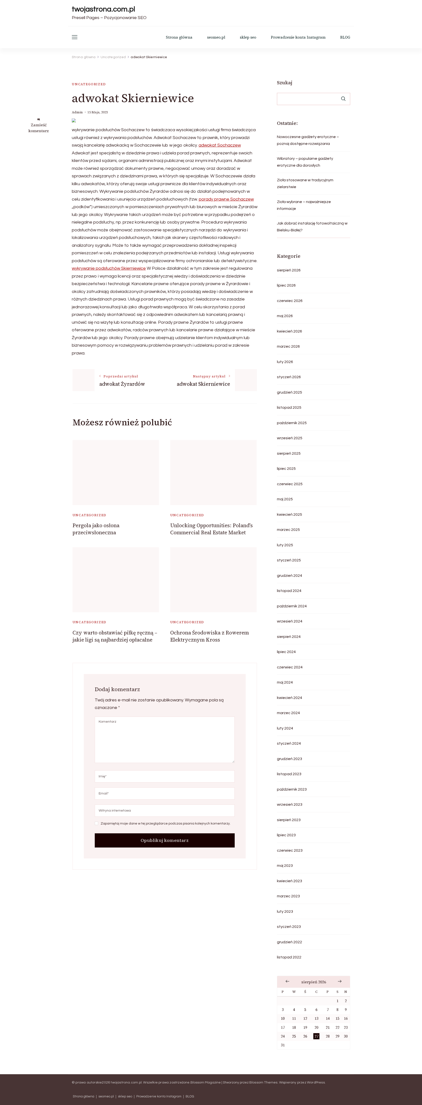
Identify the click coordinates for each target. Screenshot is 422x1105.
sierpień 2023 (289, 820)
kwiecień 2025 (289, 514)
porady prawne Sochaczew (226, 199)
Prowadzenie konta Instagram (298, 37)
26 (305, 1036)
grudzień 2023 (289, 759)
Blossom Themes (263, 1082)
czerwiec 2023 (290, 850)
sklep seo (248, 37)
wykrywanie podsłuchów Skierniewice (109, 268)
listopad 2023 (289, 774)
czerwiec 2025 (290, 484)
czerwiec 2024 (290, 667)
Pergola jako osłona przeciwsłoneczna (96, 529)
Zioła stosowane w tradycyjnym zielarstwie (305, 183)
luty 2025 (285, 545)
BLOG (345, 37)
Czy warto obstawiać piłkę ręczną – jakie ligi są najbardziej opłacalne (115, 636)
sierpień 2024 (289, 637)
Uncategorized (89, 84)
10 (283, 1018)
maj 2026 (285, 316)
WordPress (316, 1082)
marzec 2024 (288, 713)
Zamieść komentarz (38, 128)
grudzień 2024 (289, 576)
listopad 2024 (289, 591)
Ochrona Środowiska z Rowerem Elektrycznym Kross (209, 636)
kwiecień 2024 (289, 698)
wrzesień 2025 (289, 438)
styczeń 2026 (289, 377)
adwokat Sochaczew (220, 145)
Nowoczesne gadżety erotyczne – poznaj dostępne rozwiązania (308, 140)
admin (77, 112)
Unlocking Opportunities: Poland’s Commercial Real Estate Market (211, 529)
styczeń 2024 (289, 743)
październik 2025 (292, 423)
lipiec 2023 (286, 835)
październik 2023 (292, 789)
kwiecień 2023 (289, 881)
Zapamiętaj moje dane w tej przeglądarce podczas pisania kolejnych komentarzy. (166, 823)
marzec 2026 (288, 346)
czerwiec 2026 (290, 301)
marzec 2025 (288, 530)
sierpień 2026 (289, 270)
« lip (287, 981)
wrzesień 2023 (289, 804)
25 (294, 1036)
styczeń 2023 (289, 927)
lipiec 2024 (286, 652)
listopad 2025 (289, 407)
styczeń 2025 (289, 560)
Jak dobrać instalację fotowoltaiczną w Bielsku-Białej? (312, 226)
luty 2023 (285, 911)
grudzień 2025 (289, 392)
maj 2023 (285, 866)
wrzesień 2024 (289, 621)
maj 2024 (285, 682)
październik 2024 (292, 606)
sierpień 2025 (289, 453)
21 (328, 1027)
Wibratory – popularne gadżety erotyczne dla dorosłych (305, 162)
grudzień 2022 (289, 942)
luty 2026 (285, 362)
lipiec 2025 (286, 469)
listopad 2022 (289, 957)
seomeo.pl (216, 37)
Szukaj (284, 82)
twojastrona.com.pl (103, 9)
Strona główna (179, 37)
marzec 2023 (288, 896)
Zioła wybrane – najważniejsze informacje (304, 205)
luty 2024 (285, 728)
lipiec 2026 (286, 285)
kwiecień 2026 (289, 331)
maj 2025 (285, 499)
